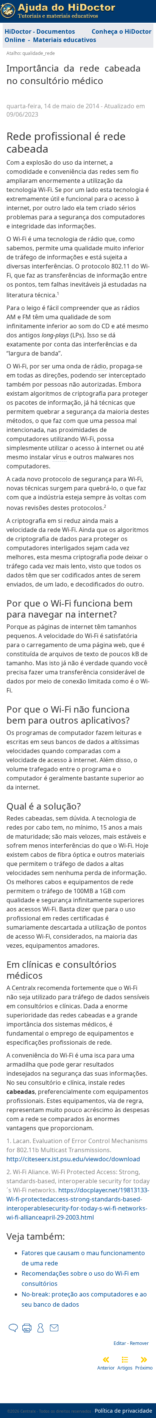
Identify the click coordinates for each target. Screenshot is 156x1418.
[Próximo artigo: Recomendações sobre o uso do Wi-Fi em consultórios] (144, 1360)
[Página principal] (58, 8)
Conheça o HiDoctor (121, 31)
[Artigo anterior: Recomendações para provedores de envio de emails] (106, 1360)
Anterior (106, 1368)
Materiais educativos (64, 40)
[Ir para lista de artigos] (125, 1360)
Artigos (125, 1368)
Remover (139, 1343)
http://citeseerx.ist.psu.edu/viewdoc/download (73, 1159)
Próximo (144, 1368)
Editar (120, 1343)
